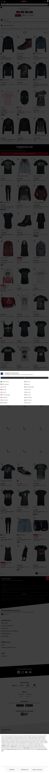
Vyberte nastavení (37, 769)
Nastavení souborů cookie (12, 749)
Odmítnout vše (24, 769)
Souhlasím (11, 769)
